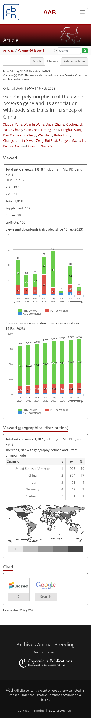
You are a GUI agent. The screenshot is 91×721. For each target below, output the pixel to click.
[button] (55, 50)
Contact (23, 710)
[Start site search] (85, 50)
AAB (49, 12)
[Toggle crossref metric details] (18, 585)
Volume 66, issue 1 (31, 50)
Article (36, 61)
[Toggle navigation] (82, 12)
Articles (8, 50)
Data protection (60, 710)
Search (45, 596)
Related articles (74, 61)
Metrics (52, 61)
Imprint (38, 710)
